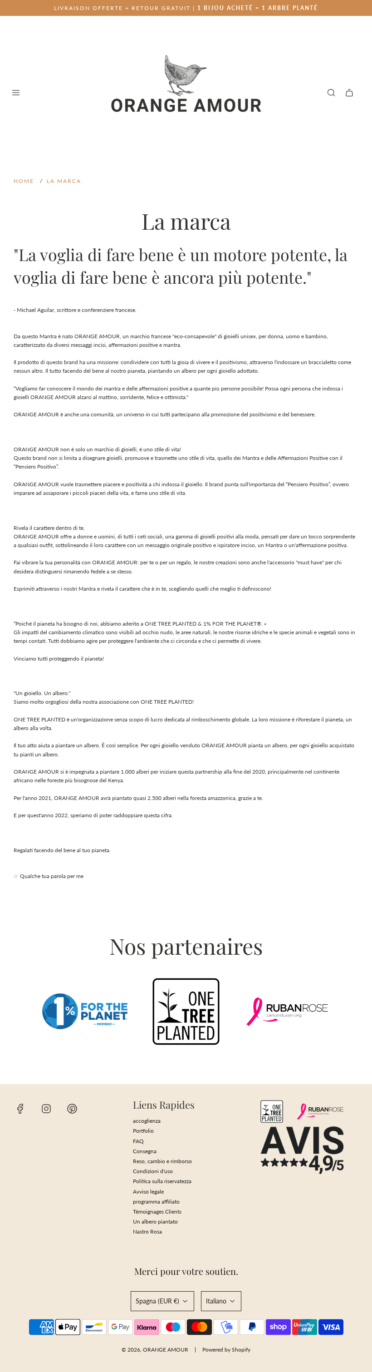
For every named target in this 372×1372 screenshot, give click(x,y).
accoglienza (147, 1120)
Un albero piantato (155, 1221)
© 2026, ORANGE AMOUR (155, 1349)
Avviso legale (148, 1191)
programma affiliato (156, 1201)
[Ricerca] (331, 93)
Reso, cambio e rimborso (162, 1161)
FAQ (138, 1141)
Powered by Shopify (226, 1349)
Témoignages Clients (157, 1211)
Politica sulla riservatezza (162, 1181)
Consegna (145, 1151)
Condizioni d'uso (153, 1171)
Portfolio (143, 1130)
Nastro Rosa (147, 1231)
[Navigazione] (15, 92)
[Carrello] (349, 93)
